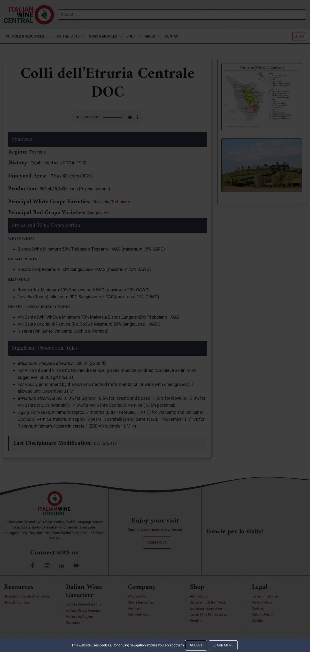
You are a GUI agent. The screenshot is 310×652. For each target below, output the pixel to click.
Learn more (223, 645)
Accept (196, 645)
